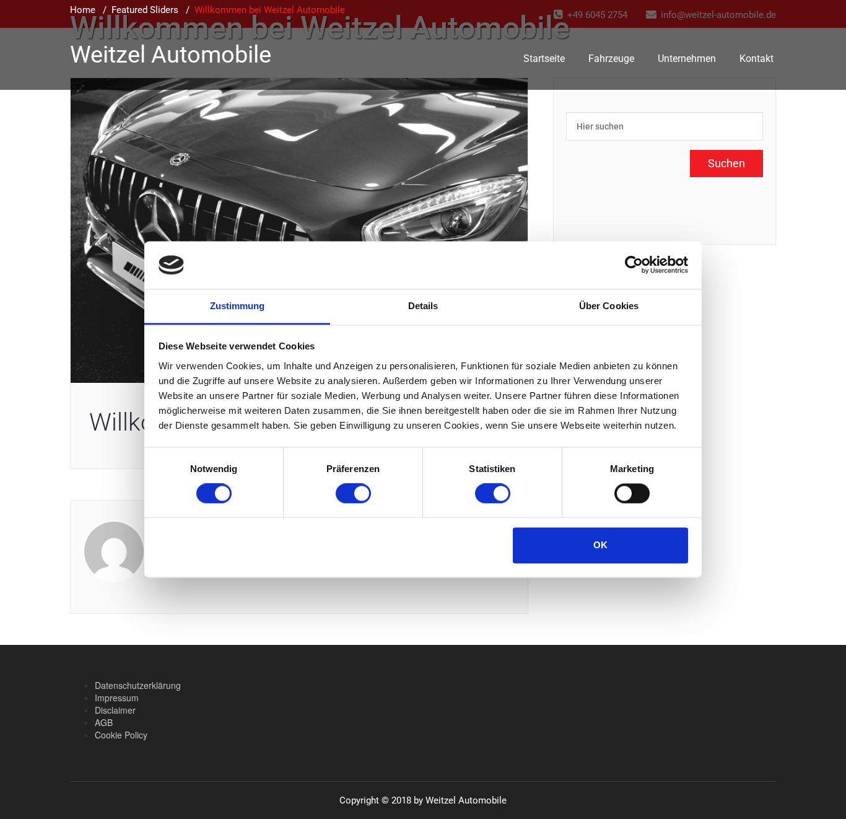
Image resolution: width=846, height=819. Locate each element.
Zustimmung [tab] (237, 305)
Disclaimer (115, 710)
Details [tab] (423, 305)
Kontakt (756, 58)
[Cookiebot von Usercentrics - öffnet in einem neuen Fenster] (634, 265)
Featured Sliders (144, 9)
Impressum (117, 697)
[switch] (353, 494)
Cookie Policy (121, 735)
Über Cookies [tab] (609, 305)
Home (82, 9)
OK (600, 545)
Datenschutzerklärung (138, 685)
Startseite (544, 58)
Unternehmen (687, 58)
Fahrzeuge (611, 58)
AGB (104, 722)
